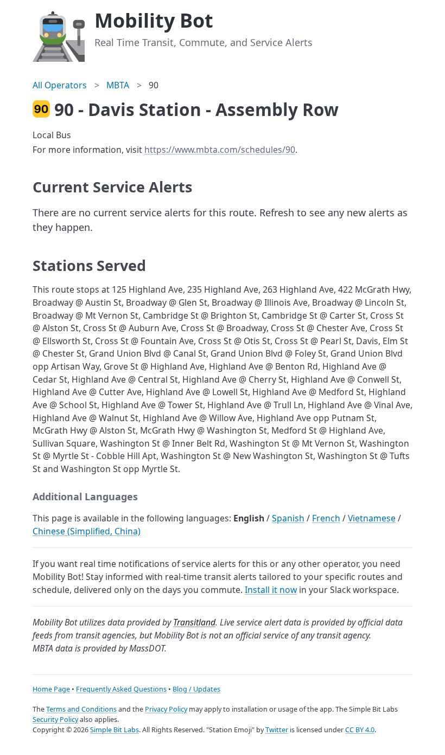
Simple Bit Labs (114, 729)
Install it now (271, 590)
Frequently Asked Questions (121, 689)
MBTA (117, 85)
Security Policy (55, 719)
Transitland (194, 622)
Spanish (288, 518)
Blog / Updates (196, 689)
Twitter (276, 729)
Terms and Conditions (81, 709)
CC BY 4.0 (359, 729)
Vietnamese (372, 518)
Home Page (51, 689)
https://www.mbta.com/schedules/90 (219, 150)
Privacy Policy (166, 709)
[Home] (59, 34)
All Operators (60, 85)
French (326, 518)
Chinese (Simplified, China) (87, 531)
